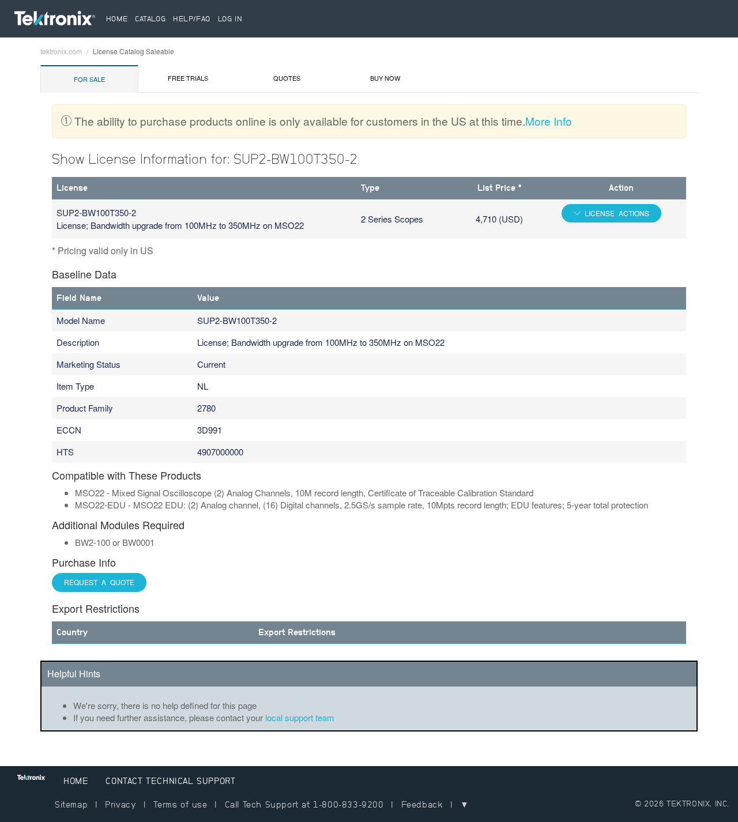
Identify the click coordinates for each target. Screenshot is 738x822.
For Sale (89, 79)
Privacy (120, 804)
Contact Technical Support (170, 781)
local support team (299, 717)
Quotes (286, 77)
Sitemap (71, 804)
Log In (230, 18)
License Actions (615, 213)
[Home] (58, 21)
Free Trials (188, 77)
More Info (548, 121)
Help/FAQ (191, 18)
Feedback (422, 804)
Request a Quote (99, 582)
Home (116, 18)
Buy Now (385, 77)
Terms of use (180, 804)
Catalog (150, 18)
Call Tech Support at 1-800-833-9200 (304, 804)
